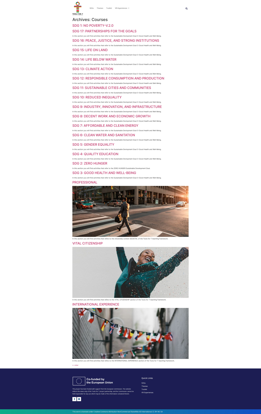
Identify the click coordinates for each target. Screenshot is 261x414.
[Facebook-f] (74, 399)
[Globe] (79, 399)
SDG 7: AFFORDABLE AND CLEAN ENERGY (105, 126)
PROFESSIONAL (84, 182)
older (75, 365)
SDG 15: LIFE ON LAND (90, 50)
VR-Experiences (121, 8)
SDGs (92, 8)
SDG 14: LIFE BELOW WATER (94, 59)
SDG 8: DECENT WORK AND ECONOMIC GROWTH (111, 116)
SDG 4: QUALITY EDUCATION (95, 154)
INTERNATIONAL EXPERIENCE (95, 304)
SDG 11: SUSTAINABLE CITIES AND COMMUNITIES (111, 88)
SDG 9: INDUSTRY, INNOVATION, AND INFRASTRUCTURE (117, 107)
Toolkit (109, 8)
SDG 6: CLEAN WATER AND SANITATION (103, 135)
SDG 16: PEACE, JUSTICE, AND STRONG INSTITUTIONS (115, 40)
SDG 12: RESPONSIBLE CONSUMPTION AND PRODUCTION (118, 78)
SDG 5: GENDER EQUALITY (93, 144)
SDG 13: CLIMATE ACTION (92, 69)
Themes (100, 8)
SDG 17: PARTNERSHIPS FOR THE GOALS (104, 31)
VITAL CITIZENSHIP (87, 243)
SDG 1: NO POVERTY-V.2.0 (92, 26)
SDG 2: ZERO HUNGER (89, 163)
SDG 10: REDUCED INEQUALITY (97, 97)
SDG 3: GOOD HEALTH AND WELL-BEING (104, 173)
